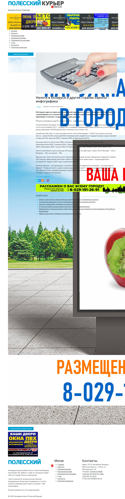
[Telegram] (45, 180)
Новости (14, 33)
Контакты (15, 45)
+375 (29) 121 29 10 (89, 476)
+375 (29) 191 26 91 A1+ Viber (93, 474)
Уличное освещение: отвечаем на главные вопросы (59, 204)
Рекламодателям (17, 36)
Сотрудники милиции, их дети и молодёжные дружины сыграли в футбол (67, 202)
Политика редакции (19, 47)
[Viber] (48, 180)
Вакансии (11, 10)
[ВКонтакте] (40, 180)
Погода (18, 10)
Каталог (14, 31)
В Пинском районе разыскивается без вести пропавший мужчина (64, 207)
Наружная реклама (18, 38)
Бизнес (39, 107)
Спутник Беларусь (43, 176)
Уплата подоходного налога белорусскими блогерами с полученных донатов (68, 199)
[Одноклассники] (42, 180)
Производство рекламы (20, 40)
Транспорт (26, 10)
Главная (61, 464)
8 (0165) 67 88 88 (96, 472)
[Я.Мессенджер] (37, 180)
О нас (13, 43)
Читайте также (42, 195)
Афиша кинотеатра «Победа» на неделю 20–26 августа (60, 214)
